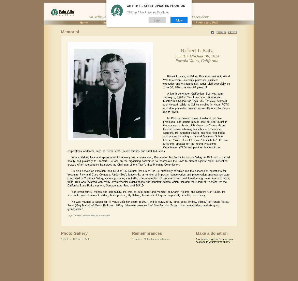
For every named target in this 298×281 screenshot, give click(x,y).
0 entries (151, 239)
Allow (179, 20)
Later (157, 20)
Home (84, 22)
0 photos (75, 239)
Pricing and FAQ (207, 22)
